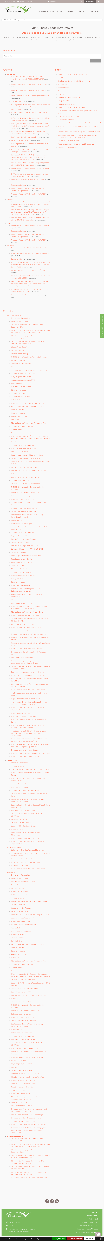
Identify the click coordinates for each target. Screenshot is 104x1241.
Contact (91, 11)
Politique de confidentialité (67, 147)
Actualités (42, 11)
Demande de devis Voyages (87, 1229)
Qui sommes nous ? (56, 11)
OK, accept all (60, 1239)
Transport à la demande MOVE (69, 97)
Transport (81, 11)
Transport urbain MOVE (89, 1222)
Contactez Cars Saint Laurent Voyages (71, 107)
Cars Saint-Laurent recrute (67, 120)
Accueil (6, 20)
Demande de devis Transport (86, 1232)
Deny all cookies (75, 1239)
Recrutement (92, 1216)
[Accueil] (81, 2)
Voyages (70, 11)
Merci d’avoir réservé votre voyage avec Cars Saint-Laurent (79, 132)
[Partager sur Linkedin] (57, 1201)
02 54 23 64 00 (14, 1222)
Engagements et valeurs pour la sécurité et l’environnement (79, 123)
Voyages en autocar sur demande (70, 116)
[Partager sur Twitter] (52, 1201)
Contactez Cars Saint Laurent (68, 141)
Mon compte (90, 1)
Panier (60, 91)
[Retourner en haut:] (101, 1238)
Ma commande (63, 88)
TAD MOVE (93, 1219)
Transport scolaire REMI (66, 104)
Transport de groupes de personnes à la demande (76, 144)
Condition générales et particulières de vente (74, 81)
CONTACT (13, 1226)
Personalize (89, 1239)
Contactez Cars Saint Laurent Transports (72, 74)
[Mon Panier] (98, 2)
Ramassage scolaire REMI (88, 1226)
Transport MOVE (64, 101)
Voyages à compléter (102, 326)
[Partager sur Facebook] (47, 1201)
